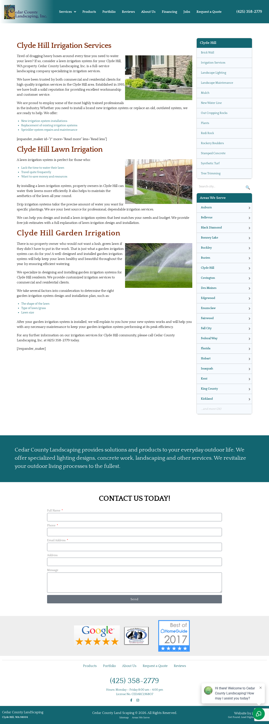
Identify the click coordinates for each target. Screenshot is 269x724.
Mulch (205, 93)
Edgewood (208, 298)
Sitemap (124, 717)
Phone (51, 525)
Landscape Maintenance (217, 83)
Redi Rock (207, 133)
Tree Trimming (210, 173)
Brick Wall (207, 52)
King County (209, 388)
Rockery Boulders (212, 143)
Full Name (54, 510)
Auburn (206, 207)
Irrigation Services (213, 62)
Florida (205, 348)
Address (52, 555)
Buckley (206, 247)
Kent (204, 378)
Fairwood (207, 318)
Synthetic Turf (210, 163)
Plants (205, 123)
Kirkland (207, 398)
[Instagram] (137, 700)
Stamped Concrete (213, 153)
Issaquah (207, 368)
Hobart (206, 358)
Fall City (206, 328)
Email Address (56, 540)
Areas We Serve (141, 717)
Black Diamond (211, 227)
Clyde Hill (207, 268)
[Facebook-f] (131, 700)
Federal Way (209, 338)
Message (52, 570)
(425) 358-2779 (249, 12)
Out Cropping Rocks (214, 113)
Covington (208, 278)
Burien (205, 258)
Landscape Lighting (213, 72)
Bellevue (206, 217)
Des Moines (208, 288)
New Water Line (211, 103)
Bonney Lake (209, 237)
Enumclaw (208, 308)
